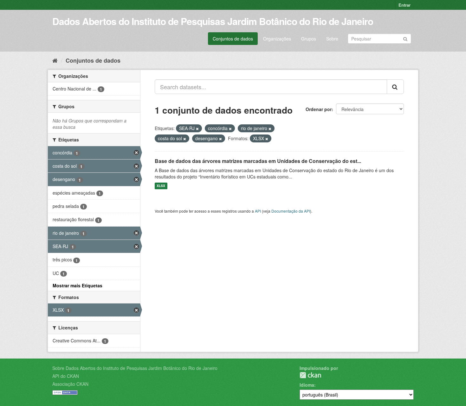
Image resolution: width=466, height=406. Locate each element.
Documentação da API (290, 211)
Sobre (332, 38)
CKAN (310, 375)
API (258, 211)
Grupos (308, 38)
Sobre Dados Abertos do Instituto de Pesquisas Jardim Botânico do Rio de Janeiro (134, 368)
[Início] (55, 60)
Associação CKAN (70, 384)
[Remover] (197, 128)
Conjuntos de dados (233, 38)
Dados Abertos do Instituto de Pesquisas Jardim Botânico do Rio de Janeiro (212, 21)
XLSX (161, 186)
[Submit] (405, 38)
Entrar (404, 5)
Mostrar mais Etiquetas (77, 285)
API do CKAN (65, 376)
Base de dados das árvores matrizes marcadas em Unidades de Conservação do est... (258, 161)
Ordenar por (319, 109)
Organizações (277, 38)
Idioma (307, 385)
